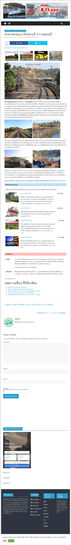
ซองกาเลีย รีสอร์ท (26, 193)
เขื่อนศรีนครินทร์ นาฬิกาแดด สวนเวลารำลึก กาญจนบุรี (24, 294)
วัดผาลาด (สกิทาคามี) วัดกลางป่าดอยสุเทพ (20, 289)
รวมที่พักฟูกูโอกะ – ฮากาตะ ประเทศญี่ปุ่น (52, 313)
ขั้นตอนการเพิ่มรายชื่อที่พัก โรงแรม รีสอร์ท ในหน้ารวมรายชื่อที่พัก (28, 304)
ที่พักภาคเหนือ (34, 499)
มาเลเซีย (46, 517)
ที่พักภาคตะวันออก (36, 509)
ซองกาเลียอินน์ (25, 208)
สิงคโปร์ (45, 514)
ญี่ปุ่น (45, 501)
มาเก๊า (45, 511)
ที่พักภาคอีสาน (34, 502)
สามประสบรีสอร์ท (26, 237)
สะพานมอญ (29, 37)
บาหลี (45, 523)
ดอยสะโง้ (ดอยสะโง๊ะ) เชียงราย (17, 287)
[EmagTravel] (5, 23)
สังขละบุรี (35, 37)
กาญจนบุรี (23, 37)
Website (6, 388)
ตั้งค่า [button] (4, 541)
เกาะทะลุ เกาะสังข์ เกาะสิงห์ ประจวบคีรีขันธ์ (21, 293)
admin (7, 37)
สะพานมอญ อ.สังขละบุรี (20, 48)
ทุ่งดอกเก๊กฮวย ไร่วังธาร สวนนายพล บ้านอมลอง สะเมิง (24, 291)
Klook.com (6, 472)
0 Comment (15, 37)
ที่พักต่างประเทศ (35, 515)
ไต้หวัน (45, 504)
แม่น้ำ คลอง (22, 31)
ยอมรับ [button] (11, 541)
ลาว (44, 520)
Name (5, 369)
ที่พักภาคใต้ (33, 512)
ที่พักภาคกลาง (34, 506)
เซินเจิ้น (45, 526)
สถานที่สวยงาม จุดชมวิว (11, 31)
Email (5, 379)
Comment (6, 342)
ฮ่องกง (45, 507)
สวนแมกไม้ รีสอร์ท (26, 220)
